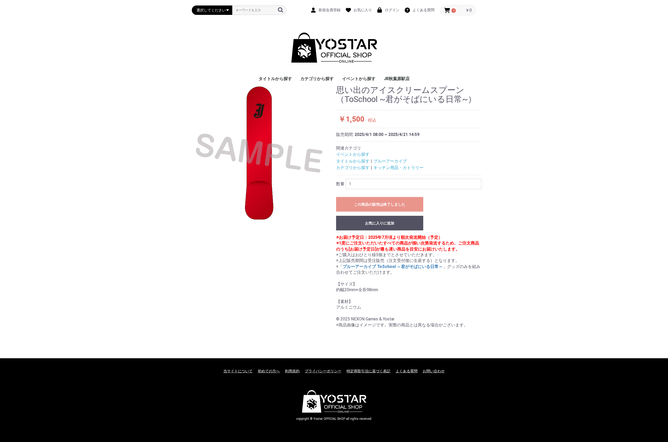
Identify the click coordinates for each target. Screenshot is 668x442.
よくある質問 (407, 371)
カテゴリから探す (317, 78)
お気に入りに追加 (379, 223)
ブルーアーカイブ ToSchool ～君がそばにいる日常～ (393, 266)
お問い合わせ (434, 371)
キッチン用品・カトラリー (398, 167)
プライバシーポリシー (323, 371)
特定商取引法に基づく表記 (368, 371)
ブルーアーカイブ (390, 161)
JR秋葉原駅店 (397, 78)
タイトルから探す (275, 78)
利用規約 (292, 371)
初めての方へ (269, 371)
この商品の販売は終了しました (379, 204)
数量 (340, 183)
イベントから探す (358, 78)
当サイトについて (238, 371)
